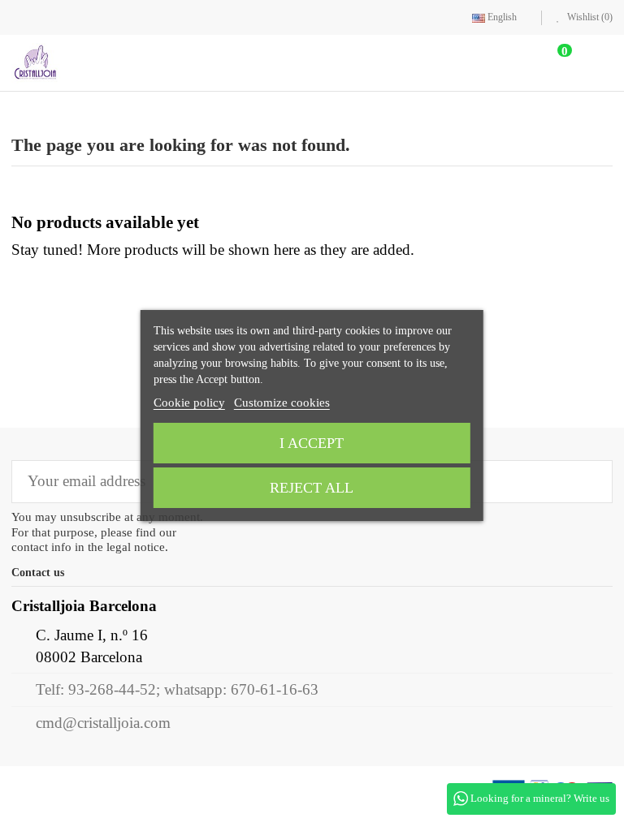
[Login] (506, 63)
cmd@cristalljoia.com (103, 723)
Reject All (311, 488)
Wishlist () (589, 17)
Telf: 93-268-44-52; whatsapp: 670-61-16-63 (177, 690)
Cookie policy (189, 402)
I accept (312, 443)
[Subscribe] (589, 482)
